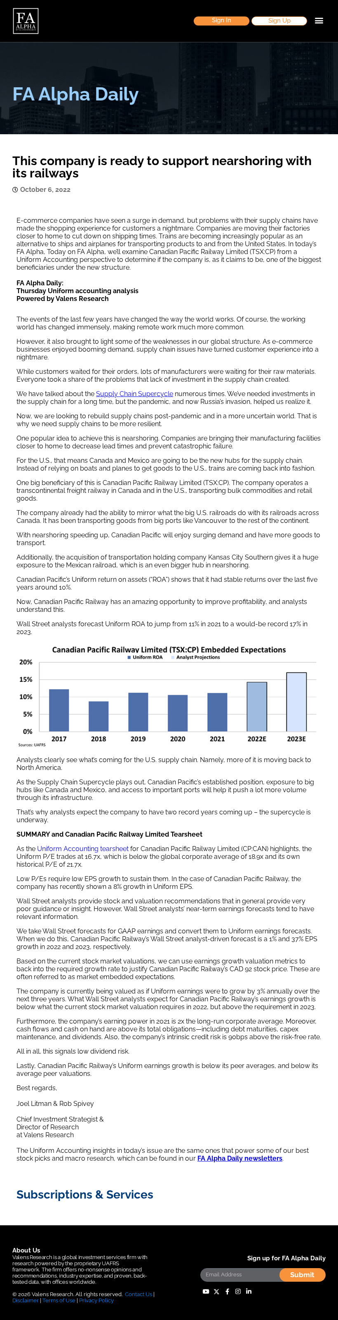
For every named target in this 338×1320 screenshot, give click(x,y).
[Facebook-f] (227, 1291)
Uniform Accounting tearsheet (83, 849)
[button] (221, 21)
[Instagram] (237, 1291)
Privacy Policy (96, 1300)
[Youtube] (205, 1291)
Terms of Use (58, 1300)
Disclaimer (25, 1300)
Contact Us (138, 1294)
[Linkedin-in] (248, 1291)
